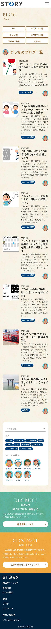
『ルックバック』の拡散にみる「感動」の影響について (34, 199)
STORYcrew (31, 440)
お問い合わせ (9, 614)
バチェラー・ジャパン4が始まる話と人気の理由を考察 (33, 67)
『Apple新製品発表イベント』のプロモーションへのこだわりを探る (34, 109)
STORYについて (10, 583)
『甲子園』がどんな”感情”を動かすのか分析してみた (34, 154)
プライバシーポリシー (12, 620)
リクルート (8, 608)
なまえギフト (37, 445)
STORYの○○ (12, 449)
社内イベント (27, 365)
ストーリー (19, 440)
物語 (40, 440)
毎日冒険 (25, 445)
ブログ (9, 445)
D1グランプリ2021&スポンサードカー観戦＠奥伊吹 (34, 337)
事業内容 (7, 587)
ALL (13, 29)
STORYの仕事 (37, 35)
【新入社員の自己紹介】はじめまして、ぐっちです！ (34, 382)
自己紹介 (25, 410)
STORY (9, 440)
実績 (5, 599)
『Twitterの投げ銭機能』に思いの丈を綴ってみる (34, 292)
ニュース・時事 (25, 92)
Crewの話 (14, 35)
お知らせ (37, 41)
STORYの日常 (37, 29)
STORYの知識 (14, 41)
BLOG (17, 445)
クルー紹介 (8, 592)
